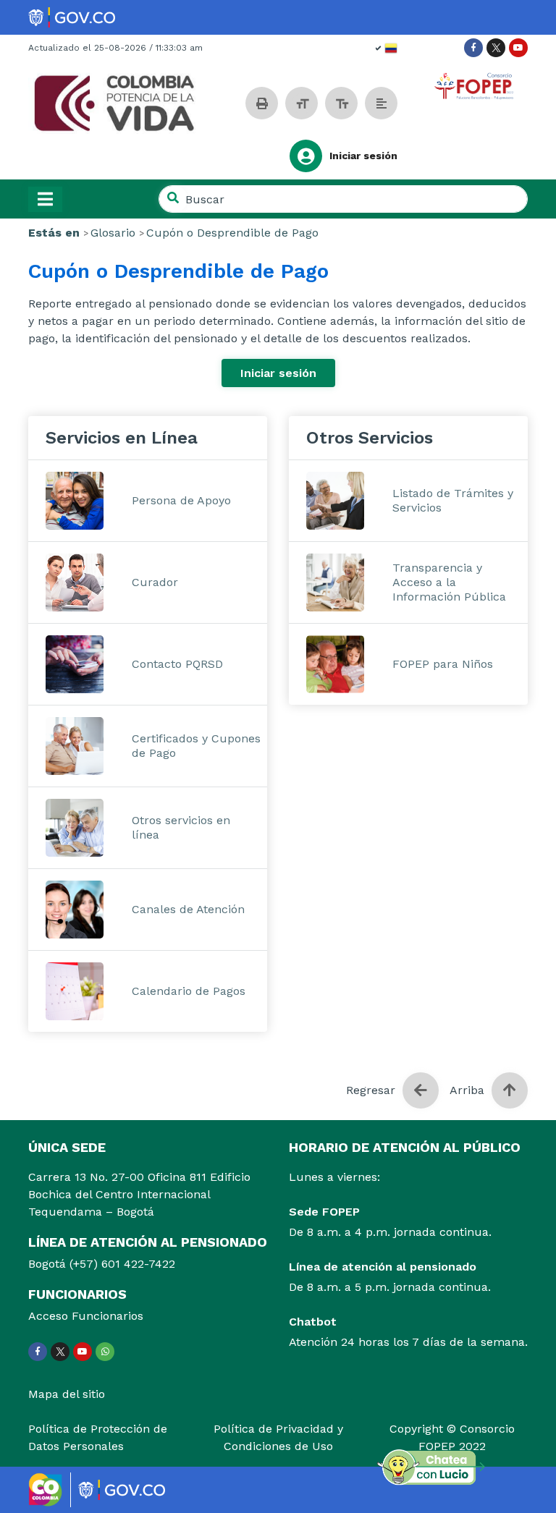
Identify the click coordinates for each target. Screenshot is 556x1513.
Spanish (386, 48)
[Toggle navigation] (45, 199)
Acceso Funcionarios (85, 1316)
